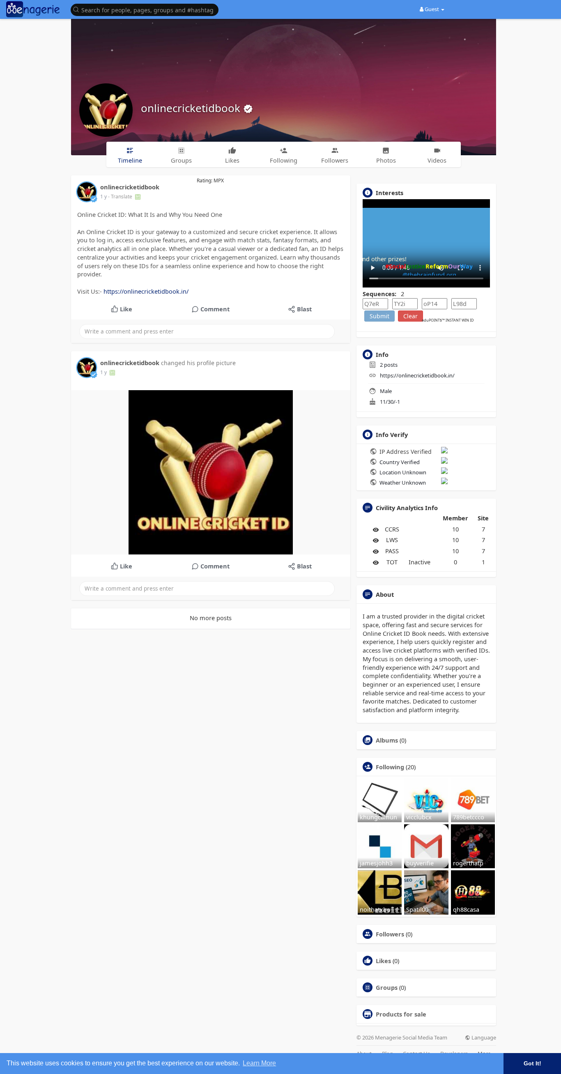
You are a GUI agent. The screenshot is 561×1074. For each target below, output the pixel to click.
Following (390, 767)
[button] (146, 9)
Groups (387, 987)
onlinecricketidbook (192, 108)
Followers (390, 934)
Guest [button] (431, 9)
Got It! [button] (532, 1063)
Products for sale (401, 1014)
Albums (387, 740)
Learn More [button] (259, 1063)
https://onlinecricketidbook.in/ (146, 291)
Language (483, 1037)
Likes (383, 960)
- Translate (120, 196)
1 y (103, 196)
